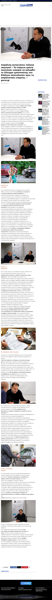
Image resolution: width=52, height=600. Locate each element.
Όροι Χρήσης (21, 587)
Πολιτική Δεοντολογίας (6, 589)
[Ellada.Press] (26, 5)
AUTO (3, 29)
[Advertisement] (26, 17)
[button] (49, 5)
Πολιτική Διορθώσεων (40, 587)
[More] (29, 567)
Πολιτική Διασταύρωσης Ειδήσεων (8, 587)
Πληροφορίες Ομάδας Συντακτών (25, 589)
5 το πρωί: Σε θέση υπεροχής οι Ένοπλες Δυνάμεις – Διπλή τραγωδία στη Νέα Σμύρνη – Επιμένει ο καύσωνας (45, 96)
